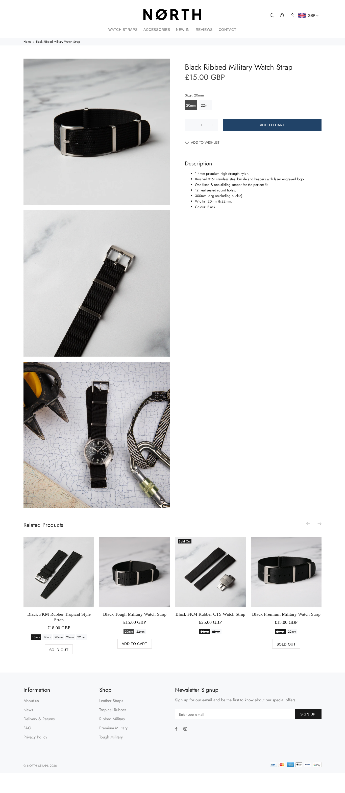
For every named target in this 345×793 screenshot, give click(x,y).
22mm (205, 105)
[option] (59, 590)
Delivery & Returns (39, 719)
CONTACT (228, 30)
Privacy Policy (35, 737)
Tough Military (111, 737)
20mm (191, 105)
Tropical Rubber (112, 710)
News (28, 710)
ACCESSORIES (156, 30)
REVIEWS (204, 30)
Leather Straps (111, 701)
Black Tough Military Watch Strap (134, 614)
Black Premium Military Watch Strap (286, 614)
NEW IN (182, 30)
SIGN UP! (308, 714)
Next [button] (319, 523)
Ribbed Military (112, 719)
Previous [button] (308, 523)
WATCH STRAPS (122, 30)
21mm (70, 637)
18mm (36, 637)
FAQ (27, 728)
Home (27, 41)
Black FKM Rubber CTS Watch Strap (210, 614)
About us (31, 701)
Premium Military (113, 728)
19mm (47, 637)
